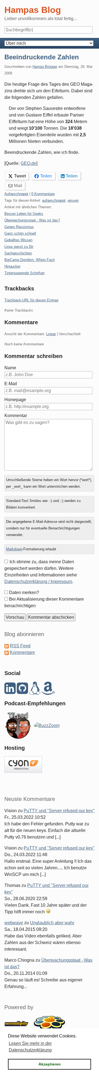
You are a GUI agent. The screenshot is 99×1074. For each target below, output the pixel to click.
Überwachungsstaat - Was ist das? (32, 220)
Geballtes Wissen (18, 240)
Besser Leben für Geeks (23, 214)
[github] (22, 691)
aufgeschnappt (53, 200)
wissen (73, 200)
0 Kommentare (43, 194)
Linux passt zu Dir (18, 247)
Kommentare (22, 652)
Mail (18, 185)
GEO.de (28, 163)
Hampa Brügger (44, 67)
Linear (51, 334)
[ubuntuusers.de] (34, 691)
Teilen (46, 176)
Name (10, 367)
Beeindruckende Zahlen (41, 57)
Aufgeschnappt (16, 194)
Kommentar (15, 415)
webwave (13, 922)
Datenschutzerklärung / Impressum (38, 581)
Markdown (14, 549)
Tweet (20, 176)
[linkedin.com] (10, 691)
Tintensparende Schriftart (24, 273)
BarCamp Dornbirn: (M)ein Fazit (29, 260)
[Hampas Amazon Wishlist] (48, 691)
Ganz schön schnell (20, 233)
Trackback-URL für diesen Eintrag (31, 300)
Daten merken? (24, 592)
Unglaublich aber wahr (52, 922)
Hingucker (12, 266)
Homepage (15, 399)
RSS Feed (20, 645)
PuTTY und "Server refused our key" (59, 810)
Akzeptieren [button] (49, 1064)
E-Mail (10, 383)
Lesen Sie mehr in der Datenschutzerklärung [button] (30, 1046)
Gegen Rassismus (19, 227)
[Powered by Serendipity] (18, 1023)
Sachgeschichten (18, 253)
